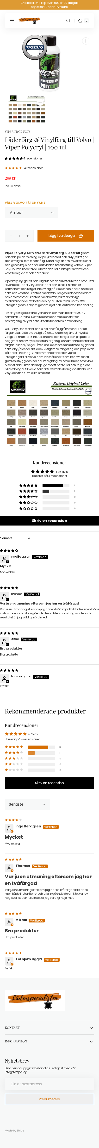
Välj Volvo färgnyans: (26, 203)
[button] (12, 20)
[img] (9, 551)
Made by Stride (14, 1130)
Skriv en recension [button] (49, 520)
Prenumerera (49, 1099)
